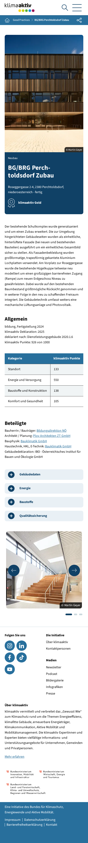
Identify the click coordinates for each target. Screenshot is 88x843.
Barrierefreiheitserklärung (24, 824)
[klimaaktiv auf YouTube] (10, 669)
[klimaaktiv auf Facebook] (10, 657)
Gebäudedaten (29, 474)
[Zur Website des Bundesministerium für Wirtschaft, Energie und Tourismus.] (52, 774)
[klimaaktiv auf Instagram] (10, 645)
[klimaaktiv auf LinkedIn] (21, 645)
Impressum (13, 819)
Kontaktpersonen (58, 648)
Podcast (51, 674)
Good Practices (21, 20)
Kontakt (51, 824)
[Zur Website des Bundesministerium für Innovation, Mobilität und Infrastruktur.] (20, 774)
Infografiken (54, 687)
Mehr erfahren (14, 756)
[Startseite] (20, 7)
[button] (13, 570)
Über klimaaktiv (57, 642)
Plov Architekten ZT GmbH (51, 436)
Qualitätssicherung (33, 516)
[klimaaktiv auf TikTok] (21, 657)
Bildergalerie (55, 680)
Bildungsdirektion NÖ (51, 430)
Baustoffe (26, 502)
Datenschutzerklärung (39, 819)
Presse (50, 693)
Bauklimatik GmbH (34, 441)
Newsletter (53, 667)
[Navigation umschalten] (77, 8)
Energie (25, 488)
